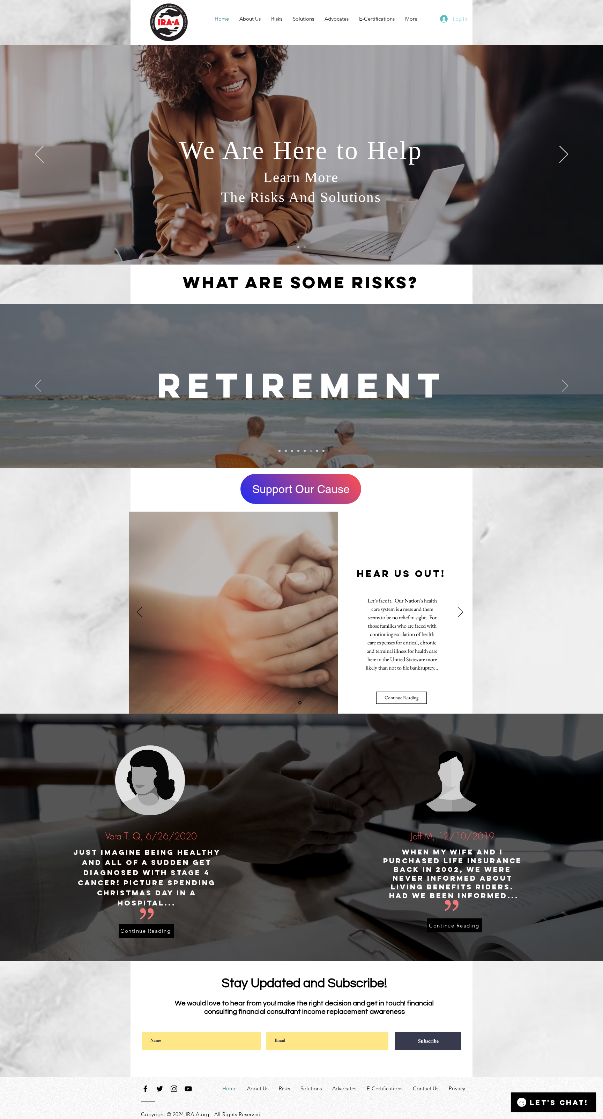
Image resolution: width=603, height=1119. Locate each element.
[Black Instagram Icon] (174, 1088)
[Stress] (286, 451)
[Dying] (292, 451)
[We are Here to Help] (305, 247)
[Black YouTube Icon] (188, 1088)
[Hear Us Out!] (300, 703)
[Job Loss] (305, 451)
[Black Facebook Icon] (145, 1088)
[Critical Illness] (317, 451)
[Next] (563, 155)
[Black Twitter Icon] (159, 1088)
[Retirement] (311, 451)
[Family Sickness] (298, 451)
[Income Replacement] (298, 247)
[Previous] (39, 155)
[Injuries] (323, 451)
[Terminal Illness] (279, 451)
